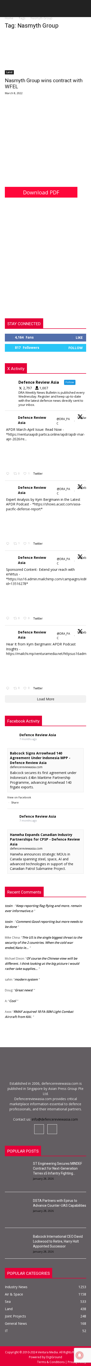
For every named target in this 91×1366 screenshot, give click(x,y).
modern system (26, 977)
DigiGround (53, 1357)
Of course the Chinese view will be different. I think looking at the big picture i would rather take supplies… (42, 961)
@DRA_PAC (63, 421)
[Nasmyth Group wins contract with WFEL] (45, 54)
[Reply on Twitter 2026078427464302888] (8, 544)
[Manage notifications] (79, 1355)
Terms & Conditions (51, 1362)
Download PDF (41, 192)
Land (9, 72)
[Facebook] (39, 1129)
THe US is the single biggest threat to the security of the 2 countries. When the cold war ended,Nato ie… (43, 941)
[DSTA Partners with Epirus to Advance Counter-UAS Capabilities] (17, 1206)
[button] (8, 10)
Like (79, 337)
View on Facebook (19, 797)
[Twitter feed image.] (18, 455)
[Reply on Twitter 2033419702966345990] (8, 474)
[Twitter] (52, 1129)
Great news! (24, 988)
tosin (8, 904)
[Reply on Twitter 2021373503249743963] (8, 618)
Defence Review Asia (32, 420)
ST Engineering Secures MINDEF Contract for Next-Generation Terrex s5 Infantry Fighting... (57, 1168)
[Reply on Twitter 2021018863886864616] (8, 688)
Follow (75, 347)
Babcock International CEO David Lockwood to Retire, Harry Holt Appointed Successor (58, 1241)
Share (15, 802)
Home (9, 18)
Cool (12, 999)
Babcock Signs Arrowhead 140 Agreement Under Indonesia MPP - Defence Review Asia (40, 758)
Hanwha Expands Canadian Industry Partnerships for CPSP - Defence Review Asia (45, 839)
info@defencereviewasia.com (55, 1119)
